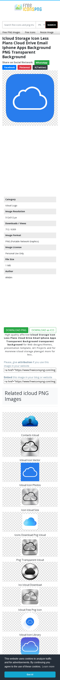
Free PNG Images (11, 32)
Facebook (9, 67)
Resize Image (47, 32)
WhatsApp (42, 62)
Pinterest (24, 67)
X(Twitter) (40, 67)
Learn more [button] (48, 666)
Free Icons (30, 32)
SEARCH (51, 24)
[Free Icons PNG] (28, 7)
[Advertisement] (30, 160)
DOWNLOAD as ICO (43, 330)
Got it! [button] (30, 674)
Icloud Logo (11, 205)
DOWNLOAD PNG (16, 330)
